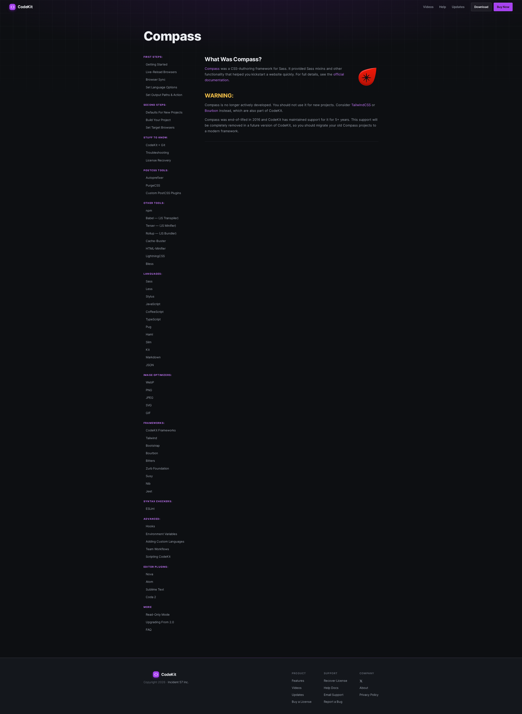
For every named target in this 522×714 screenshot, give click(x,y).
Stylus (150, 296)
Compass (212, 69)
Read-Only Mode (158, 614)
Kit (148, 350)
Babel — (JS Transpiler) (162, 218)
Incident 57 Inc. (178, 682)
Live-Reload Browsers (161, 72)
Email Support (333, 695)
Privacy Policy (368, 695)
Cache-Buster (156, 241)
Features (298, 681)
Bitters (150, 461)
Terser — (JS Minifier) (161, 226)
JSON (150, 365)
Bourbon (152, 453)
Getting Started (156, 64)
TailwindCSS (361, 105)
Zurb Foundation (157, 468)
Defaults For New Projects (164, 112)
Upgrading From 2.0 (160, 622)
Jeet (149, 491)
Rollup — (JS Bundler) (161, 233)
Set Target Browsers (160, 127)
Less (149, 289)
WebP (150, 382)
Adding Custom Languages (165, 541)
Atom (149, 582)
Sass (149, 281)
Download (481, 7)
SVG (149, 405)
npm (149, 210)
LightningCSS (155, 256)
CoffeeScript (155, 312)
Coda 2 (151, 597)
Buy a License (302, 702)
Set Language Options (161, 87)
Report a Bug (333, 702)
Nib (148, 483)
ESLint (150, 509)
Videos (428, 7)
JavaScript (153, 304)
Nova (149, 574)
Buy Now (503, 7)
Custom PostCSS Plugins (163, 193)
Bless (150, 264)
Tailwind (151, 438)
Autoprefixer (154, 178)
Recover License (335, 681)
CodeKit (25, 6)
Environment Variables (161, 534)
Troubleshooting (157, 152)
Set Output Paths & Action (164, 95)
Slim (149, 342)
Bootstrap (153, 445)
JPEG (149, 398)
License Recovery (158, 160)
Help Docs (331, 688)
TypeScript (153, 319)
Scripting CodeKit (158, 557)
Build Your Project (158, 120)
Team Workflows (157, 549)
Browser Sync (155, 79)
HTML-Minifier (156, 248)
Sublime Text (155, 589)
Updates (458, 7)
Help (442, 7)
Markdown (153, 357)
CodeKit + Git (155, 145)
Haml (149, 334)
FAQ (149, 630)
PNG (149, 390)
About (363, 688)
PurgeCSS (153, 185)
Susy (149, 476)
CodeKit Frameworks (161, 430)
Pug (148, 327)
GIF (148, 413)
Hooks (150, 526)
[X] (368, 680)
